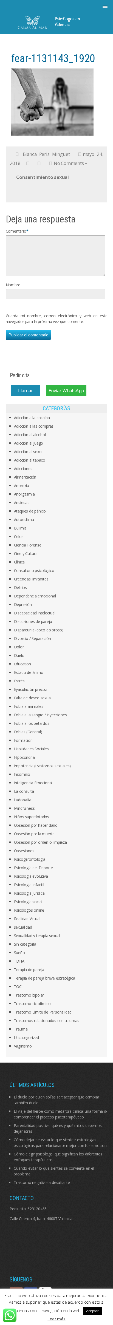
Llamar (25, 390)
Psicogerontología (30, 859)
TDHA (19, 961)
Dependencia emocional (35, 596)
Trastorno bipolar (29, 995)
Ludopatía (22, 799)
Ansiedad (22, 502)
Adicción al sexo (28, 451)
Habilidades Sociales (31, 748)
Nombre (13, 284)
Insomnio (22, 774)
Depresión (23, 604)
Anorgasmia (24, 494)
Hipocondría (24, 757)
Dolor (19, 646)
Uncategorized (26, 1037)
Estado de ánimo (28, 672)
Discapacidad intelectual (34, 613)
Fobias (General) (28, 731)
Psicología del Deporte (33, 867)
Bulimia (20, 528)
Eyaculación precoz (30, 689)
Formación (23, 740)
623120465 (37, 1208)
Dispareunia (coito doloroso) (38, 630)
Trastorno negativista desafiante (42, 1182)
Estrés (19, 680)
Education (22, 663)
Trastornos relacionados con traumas (46, 1020)
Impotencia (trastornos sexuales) (42, 765)
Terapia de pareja (29, 969)
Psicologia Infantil (29, 884)
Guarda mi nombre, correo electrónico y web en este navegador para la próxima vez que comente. (57, 318)
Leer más (56, 1318)
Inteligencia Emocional (33, 782)
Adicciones (23, 468)
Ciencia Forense (27, 545)
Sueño (19, 952)
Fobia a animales (28, 706)
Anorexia (21, 485)
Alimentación (25, 477)
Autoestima (24, 519)
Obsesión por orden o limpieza (40, 842)
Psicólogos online (29, 910)
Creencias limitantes (31, 579)
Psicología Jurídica (29, 893)
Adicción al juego (28, 443)
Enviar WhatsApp (66, 390)
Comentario (16, 231)
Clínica (19, 562)
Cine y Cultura (26, 553)
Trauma (21, 1029)
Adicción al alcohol (30, 434)
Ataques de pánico (30, 511)
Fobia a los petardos (31, 723)
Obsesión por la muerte (34, 833)
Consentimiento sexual (42, 177)
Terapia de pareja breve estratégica (44, 978)
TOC (18, 986)
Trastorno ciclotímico (32, 1003)
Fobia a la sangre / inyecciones (40, 714)
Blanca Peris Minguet (46, 154)
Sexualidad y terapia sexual (37, 935)
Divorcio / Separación (32, 638)
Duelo (19, 655)
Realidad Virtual (27, 918)
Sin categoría (25, 944)
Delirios (20, 587)
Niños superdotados (31, 816)
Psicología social (28, 901)
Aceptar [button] (92, 1310)
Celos (19, 536)
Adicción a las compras (34, 426)
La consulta (24, 791)
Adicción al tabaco (29, 460)
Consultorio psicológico (34, 570)
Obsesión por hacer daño (36, 825)
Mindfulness (24, 808)
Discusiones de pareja (33, 621)
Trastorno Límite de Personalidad (43, 1012)
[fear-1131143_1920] (52, 101)
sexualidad (23, 927)
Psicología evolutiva (31, 876)
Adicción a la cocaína (32, 417)
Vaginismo (23, 1046)
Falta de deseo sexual (33, 697)
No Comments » (70, 163)
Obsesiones (24, 850)
